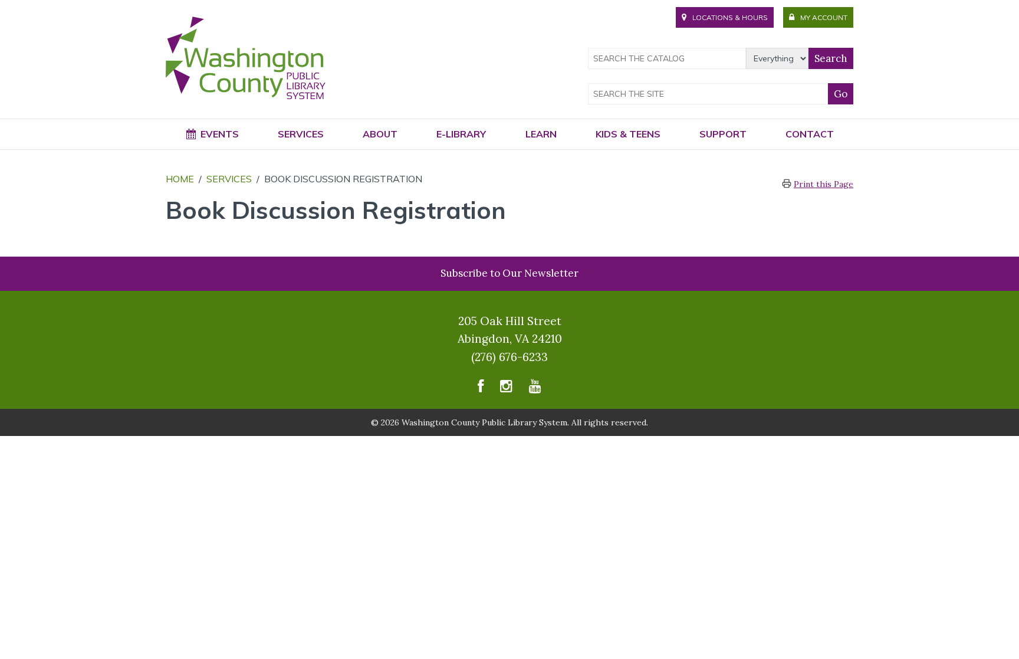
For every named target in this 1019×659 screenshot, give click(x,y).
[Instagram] (506, 389)
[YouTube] (535, 389)
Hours (730, 17)
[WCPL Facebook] (481, 389)
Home (180, 179)
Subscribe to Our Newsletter (509, 273)
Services (229, 179)
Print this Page (823, 184)
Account (823, 17)
